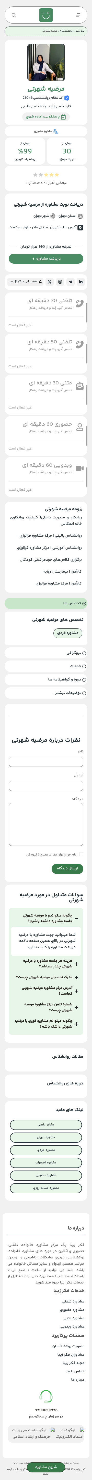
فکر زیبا (80, 31)
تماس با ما (75, 1371)
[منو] (78, 15)
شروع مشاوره (46, 1467)
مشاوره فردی (46, 1150)
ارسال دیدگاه (67, 868)
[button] (20, 325)
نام (80, 751)
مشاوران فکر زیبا (70, 1355)
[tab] (46, 603)
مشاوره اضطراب (46, 1162)
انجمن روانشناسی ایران (26, 1463)
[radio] (57, 175)
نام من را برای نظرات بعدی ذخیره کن (51, 854)
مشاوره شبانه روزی (46, 1188)
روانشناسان (67, 31)
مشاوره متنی (74, 1318)
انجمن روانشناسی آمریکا (65, 1463)
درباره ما (77, 1380)
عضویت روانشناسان (68, 1346)
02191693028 (45, 1410)
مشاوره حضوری (46, 1175)
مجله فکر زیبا (73, 1363)
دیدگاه (77, 799)
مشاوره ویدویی (72, 1327)
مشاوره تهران (46, 1137)
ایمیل (78, 775)
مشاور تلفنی (46, 1124)
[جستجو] (14, 15)
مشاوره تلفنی (73, 1301)
